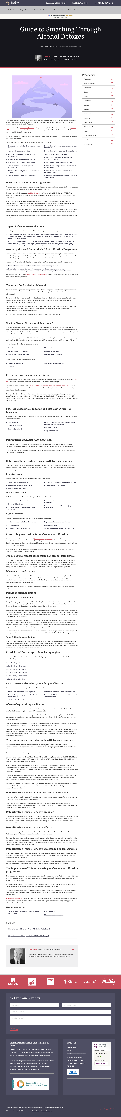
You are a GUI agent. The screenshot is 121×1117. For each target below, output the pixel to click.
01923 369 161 (74, 1047)
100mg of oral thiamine (14, 898)
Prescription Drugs (90, 135)
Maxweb (60, 1107)
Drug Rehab (24, 10)
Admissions (61, 10)
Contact (76, 10)
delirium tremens (34, 193)
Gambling (87, 101)
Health (86, 109)
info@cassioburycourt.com (76, 1053)
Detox (86, 92)
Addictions (34, 10)
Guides (86, 105)
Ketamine (87, 118)
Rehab (86, 140)
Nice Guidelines (49, 911)
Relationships (88, 144)
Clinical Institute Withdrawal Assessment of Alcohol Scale (49, 386)
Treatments (44, 10)
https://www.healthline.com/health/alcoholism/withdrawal (29, 929)
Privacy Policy (43, 1107)
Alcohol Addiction (90, 83)
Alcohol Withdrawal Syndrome (24, 159)
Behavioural (88, 88)
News (69, 10)
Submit (12, 1029)
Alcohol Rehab (12, 10)
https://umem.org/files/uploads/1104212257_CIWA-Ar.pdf (28, 936)
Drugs (86, 96)
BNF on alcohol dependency (54, 915)
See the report (100, 1063)
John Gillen (47, 56)
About (53, 10)
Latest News (53, 46)
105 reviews (63, 17)
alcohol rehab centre (27, 128)
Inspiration (87, 114)
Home (41, 46)
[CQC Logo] (100, 1047)
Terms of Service (45, 1111)
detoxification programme (43, 539)
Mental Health (89, 127)
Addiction (87, 79)
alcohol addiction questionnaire (36, 274)
